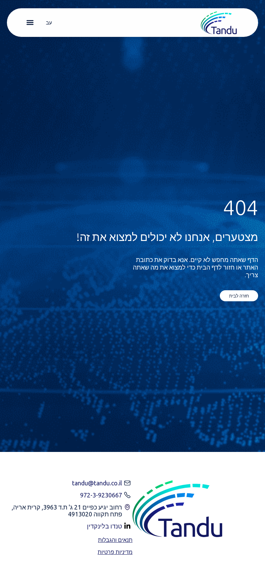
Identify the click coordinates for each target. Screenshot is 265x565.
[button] (30, 22)
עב (49, 23)
